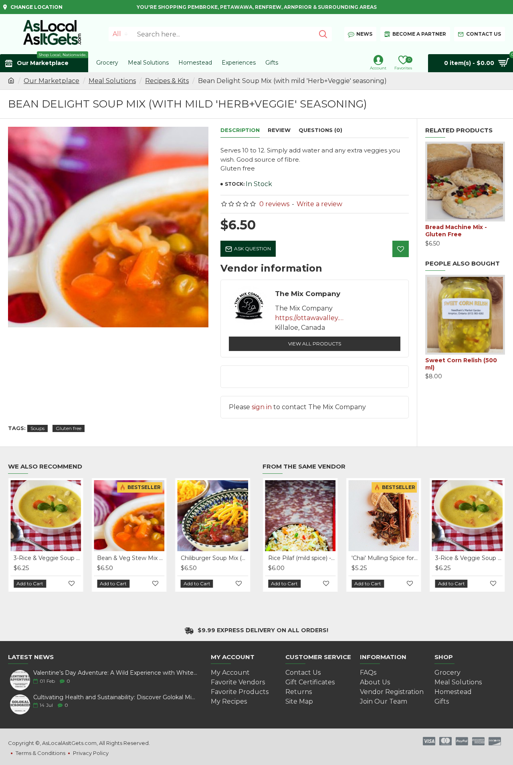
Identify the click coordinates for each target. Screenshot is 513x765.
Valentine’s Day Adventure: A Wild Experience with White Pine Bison (115, 673)
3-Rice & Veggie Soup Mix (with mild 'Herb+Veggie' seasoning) (47, 558)
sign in (262, 407)
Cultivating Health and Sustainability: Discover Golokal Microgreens (115, 697)
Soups (37, 428)
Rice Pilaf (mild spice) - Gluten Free (301, 558)
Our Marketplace (51, 81)
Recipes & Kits (167, 81)
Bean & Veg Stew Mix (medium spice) (130, 558)
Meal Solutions (112, 81)
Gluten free (68, 428)
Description (240, 130)
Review (279, 130)
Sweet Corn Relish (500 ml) (461, 364)
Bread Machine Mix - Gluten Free (456, 230)
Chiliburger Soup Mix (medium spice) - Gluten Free (214, 558)
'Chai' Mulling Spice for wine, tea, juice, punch (385, 558)
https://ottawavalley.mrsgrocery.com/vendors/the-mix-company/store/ (311, 318)
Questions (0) (320, 130)
